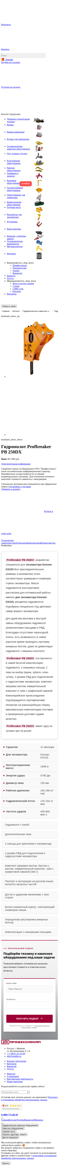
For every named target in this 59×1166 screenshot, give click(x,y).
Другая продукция (10, 1137)
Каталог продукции (16, 1061)
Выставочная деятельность (20, 1079)
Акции (16, 270)
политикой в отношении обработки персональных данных (29, 1156)
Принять (5, 1163)
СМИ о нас (18, 288)
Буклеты (17, 291)
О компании (13, 1076)
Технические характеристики (9, 541)
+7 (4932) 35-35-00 (16, 1053)
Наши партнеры (15, 1081)
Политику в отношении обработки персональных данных (29, 1098)
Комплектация (34, 543)
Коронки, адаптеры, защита (14, 1134)
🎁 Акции (7, 59)
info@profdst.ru (14, 1056)
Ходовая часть (8, 1131)
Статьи (16, 286)
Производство (19, 268)
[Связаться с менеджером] (2, 1123)
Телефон (10, 999)
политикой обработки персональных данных (35, 1026)
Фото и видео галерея (23, 283)
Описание (22, 543)
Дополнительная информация (15, 464)
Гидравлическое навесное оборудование (20, 1125)
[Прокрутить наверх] (2, 1118)
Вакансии (17, 273)
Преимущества (48, 543)
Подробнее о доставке (20, 486)
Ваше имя (11, 983)
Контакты (11, 294)
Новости (11, 276)
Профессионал (20, 265)
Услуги (10, 278)
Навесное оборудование (12, 1128)
